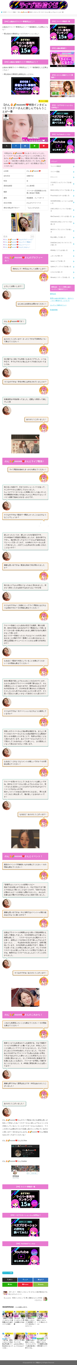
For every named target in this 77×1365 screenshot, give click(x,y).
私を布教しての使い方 (58, 237)
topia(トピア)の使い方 (58, 261)
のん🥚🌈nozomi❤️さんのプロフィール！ (19, 239)
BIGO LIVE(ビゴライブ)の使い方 (61, 190)
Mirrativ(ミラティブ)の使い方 (60, 277)
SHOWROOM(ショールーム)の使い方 (62, 202)
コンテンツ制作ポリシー (58, 305)
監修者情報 (54, 310)
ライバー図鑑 (8, 1272)
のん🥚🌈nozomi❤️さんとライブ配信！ (18, 242)
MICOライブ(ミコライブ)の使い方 (61, 231)
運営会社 (53, 294)
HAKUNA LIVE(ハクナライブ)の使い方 (61, 223)
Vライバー (54, 177)
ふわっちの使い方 (57, 256)
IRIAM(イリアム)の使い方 (59, 250)
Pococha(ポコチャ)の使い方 (60, 195)
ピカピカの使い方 (57, 272)
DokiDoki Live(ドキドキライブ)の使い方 (61, 244)
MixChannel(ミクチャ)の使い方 (61, 216)
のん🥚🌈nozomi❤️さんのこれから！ (17, 247)
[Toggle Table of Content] (31, 236)
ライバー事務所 (56, 166)
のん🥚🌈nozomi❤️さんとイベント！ (17, 244)
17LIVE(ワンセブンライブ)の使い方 (61, 184)
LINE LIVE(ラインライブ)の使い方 (61, 210)
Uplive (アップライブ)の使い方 (61, 266)
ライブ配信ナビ (37, 1362)
